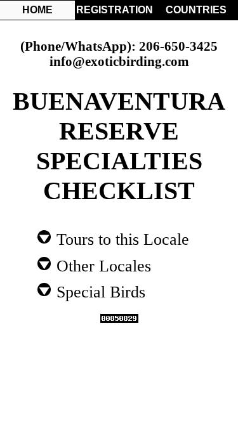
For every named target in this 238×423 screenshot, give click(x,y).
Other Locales (101, 265)
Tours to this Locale (120, 238)
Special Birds (98, 291)
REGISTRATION (113, 9)
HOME (37, 9)
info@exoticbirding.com (119, 61)
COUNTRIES (196, 9)
